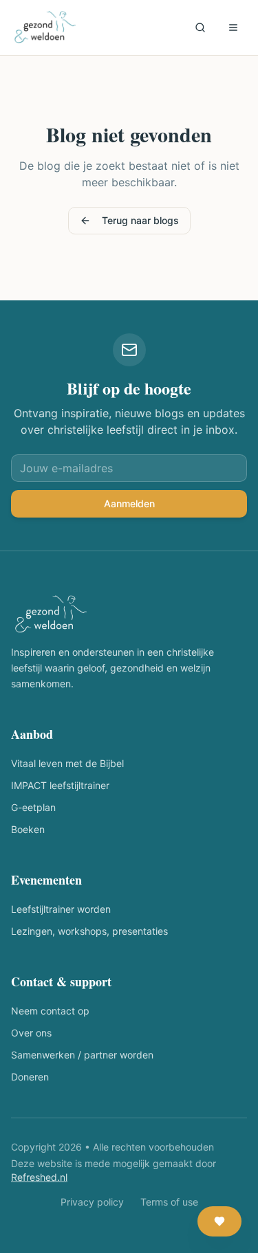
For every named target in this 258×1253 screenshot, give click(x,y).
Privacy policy (92, 1202)
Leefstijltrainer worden (61, 909)
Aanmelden (129, 503)
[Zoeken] (200, 27)
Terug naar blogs (140, 220)
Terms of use (169, 1202)
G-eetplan (33, 807)
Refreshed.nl (39, 1177)
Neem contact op (50, 1011)
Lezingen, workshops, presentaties (89, 931)
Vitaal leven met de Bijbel (67, 763)
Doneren (30, 1077)
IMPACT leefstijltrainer (60, 785)
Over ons (31, 1033)
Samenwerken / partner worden (82, 1055)
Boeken (28, 829)
